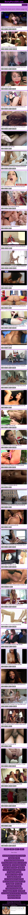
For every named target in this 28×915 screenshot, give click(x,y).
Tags (12, 901)
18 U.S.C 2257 (17, 901)
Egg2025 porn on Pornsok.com (14, 903)
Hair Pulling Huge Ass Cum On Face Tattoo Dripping (14, 893)
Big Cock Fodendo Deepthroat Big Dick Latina (14, 881)
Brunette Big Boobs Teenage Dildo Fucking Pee (14, 855)
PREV (11, 849)
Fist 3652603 (21, 890)
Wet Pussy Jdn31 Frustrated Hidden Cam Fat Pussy (14, 862)
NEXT (16, 849)
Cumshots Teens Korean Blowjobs (14, 888)
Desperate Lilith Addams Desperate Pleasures (14, 869)
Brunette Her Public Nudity (14, 895)
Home (8, 901)
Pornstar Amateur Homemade (14, 886)
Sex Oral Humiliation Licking (18, 865)
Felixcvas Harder (7, 865)
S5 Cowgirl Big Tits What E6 (14, 876)
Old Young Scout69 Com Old (14, 872)
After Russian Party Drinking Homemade (14, 860)
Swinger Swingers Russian (10, 867)
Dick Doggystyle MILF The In (10, 890)
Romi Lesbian (18, 883)
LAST (21, 849)
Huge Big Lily (21, 867)
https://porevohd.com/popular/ (9, 904)
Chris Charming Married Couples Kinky (14, 879)
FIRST (6, 849)
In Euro (20, 874)
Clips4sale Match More (14, 858)
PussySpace (20, 904)
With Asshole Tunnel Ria (11, 874)
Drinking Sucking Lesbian (14, 897)
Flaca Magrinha (10, 883)
